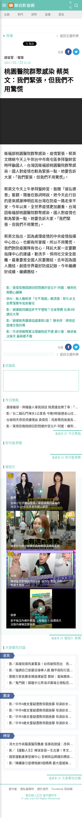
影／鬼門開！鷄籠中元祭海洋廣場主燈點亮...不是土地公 (41, 683)
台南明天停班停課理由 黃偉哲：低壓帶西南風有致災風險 (42, 420)
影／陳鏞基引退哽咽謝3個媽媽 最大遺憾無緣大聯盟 (41, 763)
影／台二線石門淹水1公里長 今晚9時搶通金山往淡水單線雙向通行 (42, 413)
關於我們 (42, 789)
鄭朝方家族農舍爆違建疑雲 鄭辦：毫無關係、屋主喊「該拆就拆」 (41, 676)
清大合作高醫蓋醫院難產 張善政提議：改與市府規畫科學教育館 (41, 744)
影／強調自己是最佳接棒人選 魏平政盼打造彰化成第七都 (41, 670)
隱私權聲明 (27, 789)
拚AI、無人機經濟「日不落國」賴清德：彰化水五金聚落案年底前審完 (40, 301)
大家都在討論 (15, 647)
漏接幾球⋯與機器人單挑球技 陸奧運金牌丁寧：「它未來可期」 (42, 407)
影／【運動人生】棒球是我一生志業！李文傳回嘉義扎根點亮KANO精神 (41, 750)
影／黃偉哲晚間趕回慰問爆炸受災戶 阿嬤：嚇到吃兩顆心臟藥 (41, 290)
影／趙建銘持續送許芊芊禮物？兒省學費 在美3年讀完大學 (40, 312)
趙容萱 (9, 57)
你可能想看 (13, 443)
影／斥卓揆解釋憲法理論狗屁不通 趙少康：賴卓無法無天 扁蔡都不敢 (41, 334)
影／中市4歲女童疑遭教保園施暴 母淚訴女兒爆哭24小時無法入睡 (41, 704)
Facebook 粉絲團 (62, 789)
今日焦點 (12, 400)
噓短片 (10, 467)
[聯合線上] (11, 5)
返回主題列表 (69, 36)
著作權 (13, 789)
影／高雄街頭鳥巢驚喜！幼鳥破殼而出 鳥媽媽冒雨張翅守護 (41, 664)
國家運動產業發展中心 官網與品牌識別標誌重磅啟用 (41, 756)
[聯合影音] (24, 5)
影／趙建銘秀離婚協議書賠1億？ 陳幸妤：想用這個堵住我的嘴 (40, 323)
